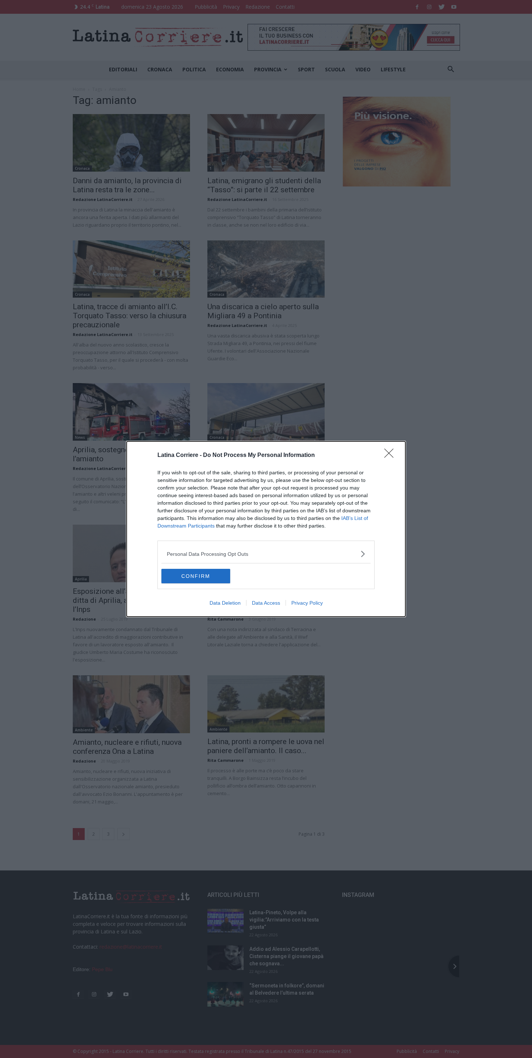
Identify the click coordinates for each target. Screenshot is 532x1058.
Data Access (266, 603)
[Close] (391, 455)
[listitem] (266, 554)
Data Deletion (225, 603)
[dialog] (266, 529)
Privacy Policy (307, 603)
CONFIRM (195, 576)
